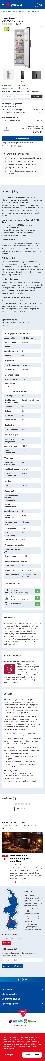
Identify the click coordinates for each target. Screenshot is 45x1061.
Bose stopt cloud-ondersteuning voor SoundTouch (20, 858)
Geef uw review (22, 809)
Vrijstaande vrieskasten (33, 11)
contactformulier (21, 754)
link (13, 767)
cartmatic (27, 1025)
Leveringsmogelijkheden (12, 104)
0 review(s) (16, 24)
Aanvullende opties (10, 117)
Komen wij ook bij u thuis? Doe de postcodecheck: (22, 92)
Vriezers (21, 11)
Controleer (36, 97)
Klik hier (6, 943)
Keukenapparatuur (11, 11)
